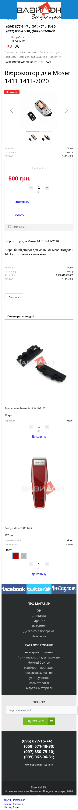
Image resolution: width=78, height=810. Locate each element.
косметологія (39, 683)
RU (10, 46)
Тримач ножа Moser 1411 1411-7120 (25, 408)
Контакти (39, 636)
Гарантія (39, 621)
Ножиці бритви (39, 662)
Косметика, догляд (39, 673)
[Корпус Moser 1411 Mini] (39, 483)
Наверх (39, 795)
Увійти (7, 799)
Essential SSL (39, 787)
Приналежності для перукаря (39, 657)
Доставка (39, 616)
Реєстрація (19, 799)
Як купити (39, 626)
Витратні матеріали (39, 688)
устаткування (39, 678)
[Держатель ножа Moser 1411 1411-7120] (39, 363)
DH (39, 611)
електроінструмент (39, 652)
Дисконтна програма (39, 631)
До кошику (39, 436)
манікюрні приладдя (39, 667)
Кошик (7, 803)
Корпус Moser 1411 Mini (18, 528)
